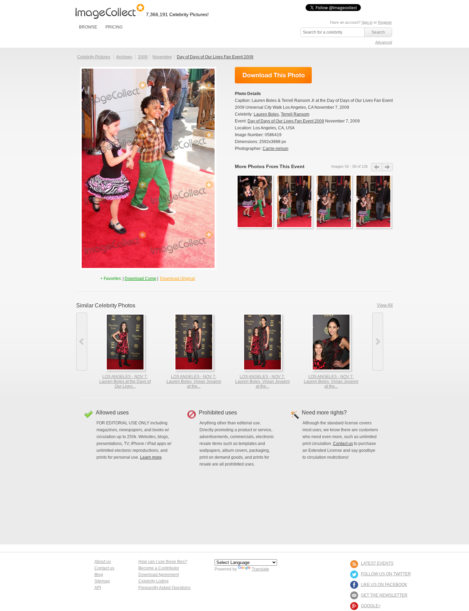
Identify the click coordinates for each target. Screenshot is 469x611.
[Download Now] (273, 75)
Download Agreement (158, 574)
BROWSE (88, 27)
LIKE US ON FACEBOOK (384, 584)
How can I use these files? (162, 561)
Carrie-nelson (275, 148)
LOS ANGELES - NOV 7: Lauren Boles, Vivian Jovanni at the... (194, 381)
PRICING (114, 27)
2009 (143, 57)
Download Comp (140, 278)
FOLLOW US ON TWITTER (386, 574)
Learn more (151, 457)
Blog (98, 574)
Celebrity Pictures (93, 57)
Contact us (343, 443)
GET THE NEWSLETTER (384, 595)
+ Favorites (111, 278)
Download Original (177, 278)
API (97, 587)
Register (385, 22)
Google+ (371, 605)
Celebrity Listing (153, 581)
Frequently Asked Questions (164, 587)
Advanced (383, 42)
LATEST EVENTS (377, 563)
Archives (124, 57)
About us (102, 561)
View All (385, 305)
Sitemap (102, 581)
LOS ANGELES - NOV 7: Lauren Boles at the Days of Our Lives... (125, 381)
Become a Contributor (158, 568)
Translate (260, 569)
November (162, 57)
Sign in (367, 22)
